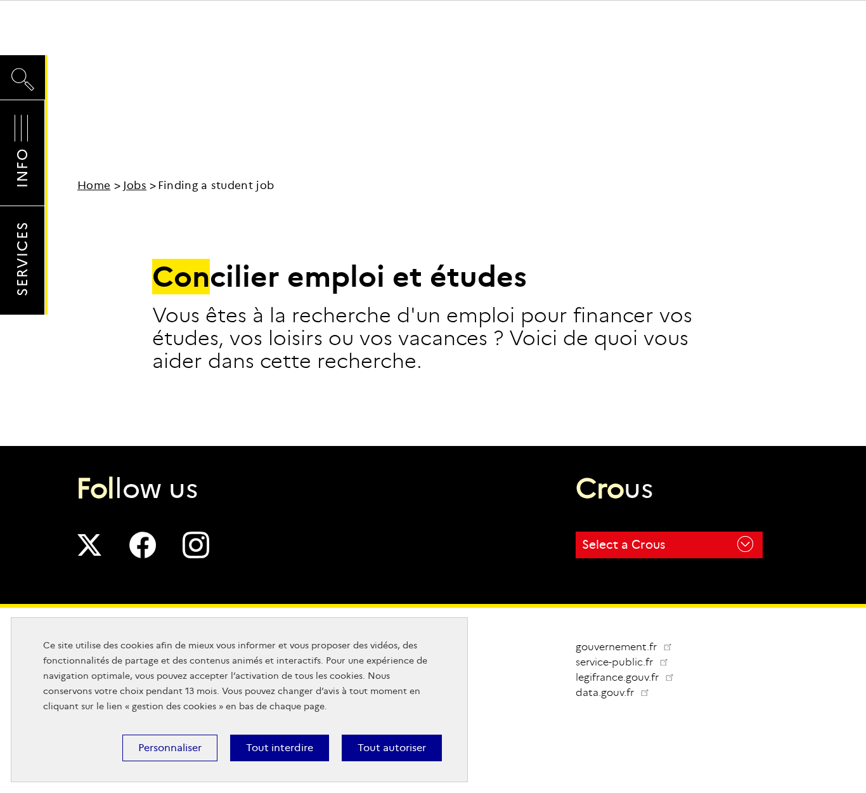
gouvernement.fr (617, 647)
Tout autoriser (392, 748)
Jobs (134, 185)
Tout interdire (279, 748)
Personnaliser (170, 748)
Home (93, 185)
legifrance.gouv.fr (630, 677)
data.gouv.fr (617, 692)
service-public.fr (627, 662)
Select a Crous (623, 544)
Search (22, 67)
